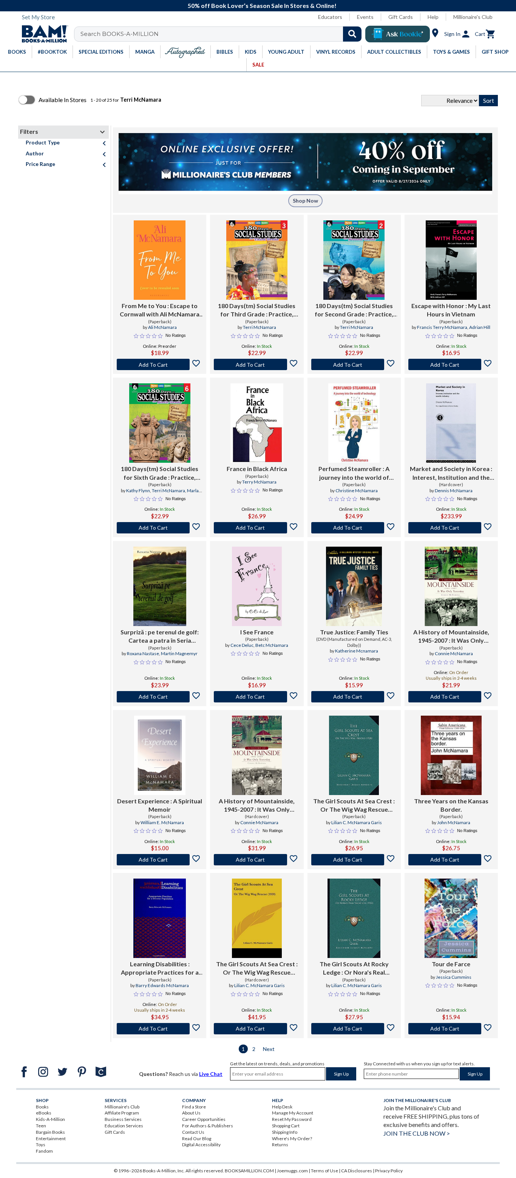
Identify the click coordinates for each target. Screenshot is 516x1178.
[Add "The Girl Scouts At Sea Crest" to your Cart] (354, 859)
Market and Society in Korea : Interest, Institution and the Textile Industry (451, 473)
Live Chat (210, 1074)
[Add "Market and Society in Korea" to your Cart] (451, 527)
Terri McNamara (259, 327)
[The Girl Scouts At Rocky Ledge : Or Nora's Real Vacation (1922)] (354, 918)
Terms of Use (324, 1170)
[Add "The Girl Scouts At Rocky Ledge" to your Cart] (354, 1028)
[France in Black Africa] (257, 423)
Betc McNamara (271, 645)
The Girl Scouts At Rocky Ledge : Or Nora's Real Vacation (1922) (354, 968)
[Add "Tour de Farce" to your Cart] (451, 1028)
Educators (330, 17)
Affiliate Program (122, 1113)
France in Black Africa (257, 468)
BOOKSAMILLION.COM (249, 1170)
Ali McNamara (162, 327)
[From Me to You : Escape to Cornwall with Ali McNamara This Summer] (159, 260)
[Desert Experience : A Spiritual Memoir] (159, 755)
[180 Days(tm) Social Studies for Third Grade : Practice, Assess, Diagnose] (256, 260)
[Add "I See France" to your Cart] (257, 696)
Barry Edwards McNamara (162, 985)
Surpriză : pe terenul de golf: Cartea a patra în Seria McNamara (160, 636)
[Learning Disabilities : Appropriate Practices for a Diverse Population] (159, 918)
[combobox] (222, 34)
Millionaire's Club (473, 17)
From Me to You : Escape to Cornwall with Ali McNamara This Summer (159, 310)
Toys (40, 1144)
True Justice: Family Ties (354, 632)
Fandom (44, 1151)
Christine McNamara (356, 490)
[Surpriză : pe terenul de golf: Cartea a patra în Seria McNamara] (159, 586)
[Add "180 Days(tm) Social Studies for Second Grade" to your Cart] (354, 364)
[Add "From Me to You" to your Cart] (159, 364)
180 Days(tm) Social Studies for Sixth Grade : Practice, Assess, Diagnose (159, 473)
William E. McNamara (162, 822)
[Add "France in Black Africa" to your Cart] (257, 527)
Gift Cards (400, 17)
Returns (280, 1144)
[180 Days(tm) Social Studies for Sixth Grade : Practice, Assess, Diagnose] (159, 423)
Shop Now (305, 200)
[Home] (42, 34)
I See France (256, 632)
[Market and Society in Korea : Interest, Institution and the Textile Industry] (451, 423)
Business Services (123, 1119)
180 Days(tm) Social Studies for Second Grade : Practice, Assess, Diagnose (354, 310)
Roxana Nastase (143, 653)
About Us (191, 1113)
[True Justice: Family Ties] (354, 586)
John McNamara (453, 822)
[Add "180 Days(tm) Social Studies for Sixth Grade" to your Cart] (159, 527)
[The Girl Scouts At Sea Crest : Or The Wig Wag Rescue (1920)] (354, 755)
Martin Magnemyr (179, 653)
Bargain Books (50, 1132)
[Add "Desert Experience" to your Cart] (159, 859)
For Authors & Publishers (207, 1125)
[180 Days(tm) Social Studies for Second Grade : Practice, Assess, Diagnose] (353, 260)
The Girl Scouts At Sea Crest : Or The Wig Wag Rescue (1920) (354, 805)
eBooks (43, 1113)
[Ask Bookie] (397, 34)
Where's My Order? (292, 1138)
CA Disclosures (356, 1170)
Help (433, 17)
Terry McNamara (259, 482)
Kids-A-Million (50, 1119)
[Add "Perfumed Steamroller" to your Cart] (354, 527)
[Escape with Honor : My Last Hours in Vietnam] (451, 260)
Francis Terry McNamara (442, 327)
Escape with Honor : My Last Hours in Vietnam (451, 310)
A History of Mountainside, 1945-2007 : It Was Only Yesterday (451, 636)
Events (365, 17)
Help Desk (282, 1107)
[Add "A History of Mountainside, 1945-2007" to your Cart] (451, 696)
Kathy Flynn (138, 490)
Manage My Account (292, 1113)
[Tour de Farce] (451, 918)
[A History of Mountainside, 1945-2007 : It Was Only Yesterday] (451, 586)
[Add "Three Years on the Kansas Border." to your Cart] (451, 859)
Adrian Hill (479, 327)
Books (42, 1107)
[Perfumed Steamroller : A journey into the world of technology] (354, 423)
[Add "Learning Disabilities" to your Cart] (159, 1028)
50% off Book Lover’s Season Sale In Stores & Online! (262, 5)
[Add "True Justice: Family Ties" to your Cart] (354, 696)
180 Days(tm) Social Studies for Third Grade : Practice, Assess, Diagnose (256, 310)
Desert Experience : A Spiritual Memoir (159, 805)
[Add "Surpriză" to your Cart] (159, 696)
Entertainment (51, 1138)
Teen (41, 1125)
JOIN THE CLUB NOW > (416, 1133)
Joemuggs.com (292, 1170)
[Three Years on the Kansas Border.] (451, 755)
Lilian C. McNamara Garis (356, 822)
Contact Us (193, 1132)
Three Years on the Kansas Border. (451, 805)
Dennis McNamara (454, 490)
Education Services (124, 1125)
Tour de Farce (451, 963)
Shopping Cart (286, 1125)
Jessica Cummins (453, 977)
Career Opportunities (204, 1119)
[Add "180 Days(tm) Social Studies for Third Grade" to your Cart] (257, 364)
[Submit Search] (352, 34)
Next (269, 1049)
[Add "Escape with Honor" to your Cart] (451, 364)
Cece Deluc (241, 645)
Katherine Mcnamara (356, 651)
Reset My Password (292, 1119)
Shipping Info (284, 1132)
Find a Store (194, 1107)
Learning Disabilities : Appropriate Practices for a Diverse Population (160, 968)
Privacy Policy (389, 1170)
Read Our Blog (196, 1138)
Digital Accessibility (201, 1144)
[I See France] (256, 586)
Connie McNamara (454, 653)
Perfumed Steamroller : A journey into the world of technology (353, 473)
